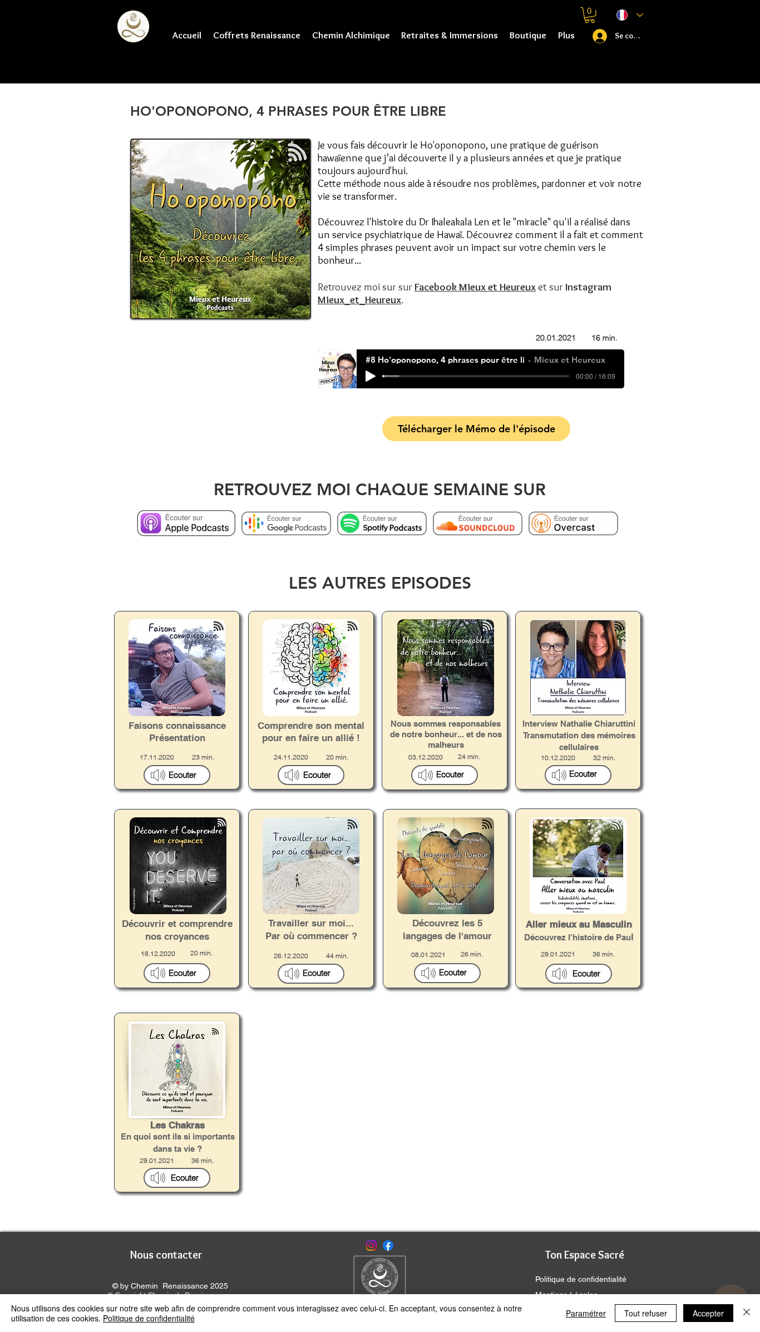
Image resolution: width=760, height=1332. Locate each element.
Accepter (708, 1313)
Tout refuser (645, 1313)
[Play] (371, 376)
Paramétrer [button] (586, 1313)
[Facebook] (388, 1245)
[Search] (641, 39)
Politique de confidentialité (149, 1318)
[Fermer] (746, 1313)
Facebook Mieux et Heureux (475, 286)
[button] (351, 35)
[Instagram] (371, 1245)
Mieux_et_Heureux (359, 299)
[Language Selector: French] (630, 15)
